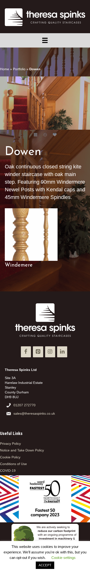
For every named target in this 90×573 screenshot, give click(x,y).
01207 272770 (24, 405)
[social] (55, 134)
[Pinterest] (38, 351)
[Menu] (45, 40)
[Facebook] (26, 351)
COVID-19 (8, 470)
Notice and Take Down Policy (22, 450)
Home (4, 69)
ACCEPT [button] (45, 565)
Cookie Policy (10, 457)
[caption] (45, 134)
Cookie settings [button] (63, 558)
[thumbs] (35, 134)
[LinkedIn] (62, 351)
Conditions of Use (13, 464)
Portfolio (19, 69)
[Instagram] (50, 351)
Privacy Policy (10, 443)
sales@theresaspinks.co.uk (34, 413)
